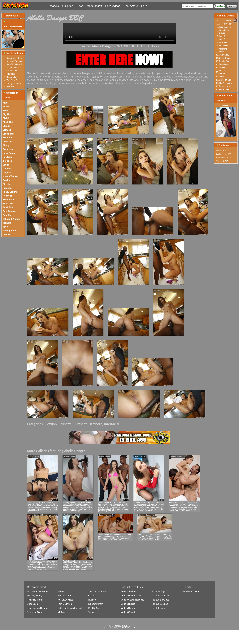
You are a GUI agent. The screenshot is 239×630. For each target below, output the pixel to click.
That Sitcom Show (97, 591)
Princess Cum (64, 595)
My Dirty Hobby (34, 595)
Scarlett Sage (225, 79)
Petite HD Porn (34, 600)
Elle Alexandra (225, 83)
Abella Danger (102, 46)
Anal (5, 102)
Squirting (7, 215)
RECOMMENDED (13, 26)
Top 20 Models (227, 15)
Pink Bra (10, 86)
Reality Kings (94, 608)
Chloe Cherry (225, 20)
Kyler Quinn (224, 39)
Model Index (94, 5)
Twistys (91, 612)
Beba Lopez (224, 64)
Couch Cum (12, 70)
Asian (6, 106)
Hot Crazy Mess (65, 600)
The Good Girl (13, 80)
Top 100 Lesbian (160, 604)
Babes (61, 591)
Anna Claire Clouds (224, 31)
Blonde (6, 125)
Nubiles (92, 600)
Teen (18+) (8, 222)
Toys (5, 226)
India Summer (225, 26)
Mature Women (10, 176)
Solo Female (9, 211)
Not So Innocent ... (15, 67)
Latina (6, 164)
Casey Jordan (225, 86)
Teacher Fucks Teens (37, 591)
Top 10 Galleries (14, 53)
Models (54, 5)
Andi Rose (223, 36)
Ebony (6, 145)
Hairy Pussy (9, 153)
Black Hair (8, 122)
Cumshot (7, 141)
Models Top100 (128, 591)
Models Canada (128, 612)
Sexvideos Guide (190, 591)
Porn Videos (112, 5)
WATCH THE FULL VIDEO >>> (138, 46)
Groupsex (8, 149)
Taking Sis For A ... (15, 83)
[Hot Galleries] (15, 8)
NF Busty (62, 612)
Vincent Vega (225, 89)
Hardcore (7, 156)
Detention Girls (34, 612)
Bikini (6, 118)
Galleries (67, 5)
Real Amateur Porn (135, 5)
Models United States (130, 595)
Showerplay (12, 77)
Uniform (7, 234)
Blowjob (7, 129)
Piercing (7, 184)
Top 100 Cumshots (161, 595)
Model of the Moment (224, 98)
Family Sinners (65, 604)
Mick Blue (223, 42)
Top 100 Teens (159, 608)
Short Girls (8, 203)
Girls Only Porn (95, 604)
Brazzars (92, 595)
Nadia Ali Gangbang (15, 61)
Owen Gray (224, 54)
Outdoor (7, 180)
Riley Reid (11, 73)
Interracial (8, 160)
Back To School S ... (15, 64)
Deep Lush (32, 604)
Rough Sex (8, 199)
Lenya (221, 76)
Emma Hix (223, 45)
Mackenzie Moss (223, 50)
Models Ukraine (128, 608)
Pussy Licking (10, 191)
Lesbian (7, 168)
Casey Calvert (225, 57)
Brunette (7, 137)
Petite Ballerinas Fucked (70, 608)
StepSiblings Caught (37, 608)
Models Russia (127, 604)
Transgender (9, 230)
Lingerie (7, 172)
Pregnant (7, 187)
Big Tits (7, 114)
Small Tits (8, 207)
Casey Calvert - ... (14, 57)
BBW (5, 110)
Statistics (224, 145)
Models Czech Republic (132, 600)
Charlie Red (224, 61)
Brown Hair (8, 133)
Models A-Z (12, 15)
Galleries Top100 (160, 591)
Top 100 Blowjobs (160, 600)
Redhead (7, 195)
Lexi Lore (223, 67)
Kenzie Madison (223, 72)
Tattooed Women (11, 218)
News (79, 5)
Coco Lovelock (225, 23)
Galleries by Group (11, 95)
